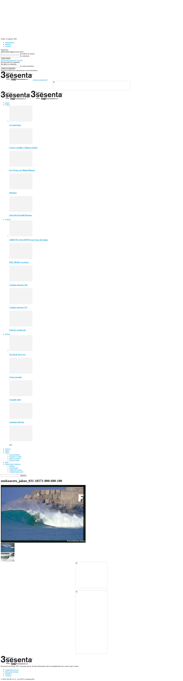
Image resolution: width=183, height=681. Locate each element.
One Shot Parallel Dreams (20, 215)
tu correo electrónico (27, 66)
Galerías (8, 219)
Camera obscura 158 (18, 285)
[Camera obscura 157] (20, 303)
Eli (10, 445)
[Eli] (20, 441)
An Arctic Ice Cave (17, 354)
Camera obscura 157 (18, 307)
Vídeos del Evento (15, 470)
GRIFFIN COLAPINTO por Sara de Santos (28, 240)
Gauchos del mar (16, 422)
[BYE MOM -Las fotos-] (20, 258)
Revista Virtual (14, 460)
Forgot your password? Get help (11, 60)
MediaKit (8, 674)
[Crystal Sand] (20, 121)
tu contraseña (24, 56)
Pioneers (13, 193)
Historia (12, 466)
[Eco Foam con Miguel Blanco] (20, 166)
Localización (13, 468)
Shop (7, 462)
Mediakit (8, 44)
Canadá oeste (15, 400)
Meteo (7, 451)
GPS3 (7, 453)
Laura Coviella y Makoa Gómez (23, 148)
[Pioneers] (20, 189)
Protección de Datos (12, 672)
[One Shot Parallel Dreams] (20, 211)
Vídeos (7, 105)
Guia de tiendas (14, 455)
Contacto (8, 46)
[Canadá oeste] (20, 395)
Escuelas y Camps (15, 456)
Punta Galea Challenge (12, 464)
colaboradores (9, 42)
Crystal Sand (15, 125)
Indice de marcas (15, 458)
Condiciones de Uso (12, 670)
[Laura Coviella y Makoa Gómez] (20, 143)
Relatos (7, 334)
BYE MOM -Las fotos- (19, 262)
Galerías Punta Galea (16, 472)
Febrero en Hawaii (17, 330)
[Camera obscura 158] (20, 281)
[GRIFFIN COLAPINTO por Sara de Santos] (20, 236)
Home (7, 103)
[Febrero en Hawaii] (20, 326)
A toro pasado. (15, 377)
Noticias (8, 449)
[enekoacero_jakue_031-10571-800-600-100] (43, 542)
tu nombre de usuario (27, 54)
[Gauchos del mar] (20, 418)
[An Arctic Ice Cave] (20, 350)
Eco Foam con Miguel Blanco (22, 170)
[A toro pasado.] (20, 373)
